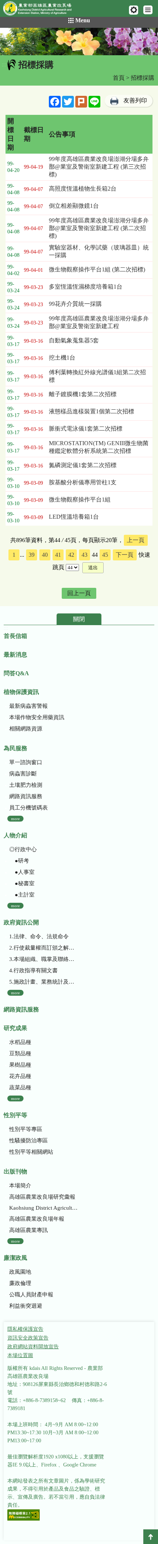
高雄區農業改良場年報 (36, 1219)
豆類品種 (20, 1053)
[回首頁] (40, 10)
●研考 (19, 861)
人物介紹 (15, 835)
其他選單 (133, 10)
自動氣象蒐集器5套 (74, 340)
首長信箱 (15, 636)
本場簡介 (20, 1185)
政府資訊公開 (21, 922)
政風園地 (20, 1272)
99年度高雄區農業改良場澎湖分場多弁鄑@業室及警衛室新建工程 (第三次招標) (99, 166)
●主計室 (22, 895)
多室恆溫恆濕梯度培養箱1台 (85, 286)
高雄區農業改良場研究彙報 (42, 1197)
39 (32, 555)
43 (84, 555)
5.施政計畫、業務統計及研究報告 (44, 982)
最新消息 (15, 654)
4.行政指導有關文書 (33, 970)
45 (105, 555)
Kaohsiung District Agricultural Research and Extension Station (44, 1208)
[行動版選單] (147, 9)
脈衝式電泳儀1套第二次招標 (85, 428)
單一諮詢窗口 (25, 762)
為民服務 (15, 748)
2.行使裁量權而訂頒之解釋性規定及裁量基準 (44, 948)
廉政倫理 (20, 1283)
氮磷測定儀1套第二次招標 (82, 465)
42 (71, 555)
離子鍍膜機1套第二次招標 (82, 394)
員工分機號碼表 (28, 808)
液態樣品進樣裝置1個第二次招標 (91, 411)
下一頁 (124, 555)
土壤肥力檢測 (25, 785)
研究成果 (15, 1028)
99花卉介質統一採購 (75, 304)
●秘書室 (22, 883)
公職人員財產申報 (31, 1294)
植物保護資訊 (21, 692)
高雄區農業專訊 (28, 1230)
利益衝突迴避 (25, 1306)
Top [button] (150, 1536)
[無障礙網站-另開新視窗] (23, 1515)
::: (4, 64)
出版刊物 (15, 1171)
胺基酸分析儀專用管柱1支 (82, 482)
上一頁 (135, 540)
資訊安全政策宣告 (28, 1338)
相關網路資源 (25, 729)
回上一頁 (79, 593)
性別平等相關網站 (31, 1152)
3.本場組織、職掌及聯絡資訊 (44, 959)
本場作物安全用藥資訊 (36, 717)
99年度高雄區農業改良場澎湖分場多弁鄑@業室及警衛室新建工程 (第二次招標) (99, 228)
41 (58, 555)
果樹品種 (20, 1065)
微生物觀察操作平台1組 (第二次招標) (97, 269)
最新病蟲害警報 (28, 706)
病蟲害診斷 (23, 774)
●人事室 (22, 872)
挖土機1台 (62, 357)
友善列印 (135, 100)
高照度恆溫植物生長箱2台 (82, 188)
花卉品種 (20, 1076)
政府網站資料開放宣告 (33, 1346)
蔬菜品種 (20, 1087)
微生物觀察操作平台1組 (80, 499)
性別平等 (15, 1115)
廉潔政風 (15, 1258)
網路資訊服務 (25, 796)
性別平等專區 (25, 1129)
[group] (79, 41)
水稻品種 (20, 1042)
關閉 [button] (79, 619)
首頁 (119, 78)
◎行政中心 (23, 849)
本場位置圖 (20, 1355)
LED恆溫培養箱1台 (74, 517)
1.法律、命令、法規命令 (39, 936)
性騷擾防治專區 (28, 1140)
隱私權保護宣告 (25, 1329)
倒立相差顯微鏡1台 (74, 206)
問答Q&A (16, 673)
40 (45, 555)
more (15, 818)
